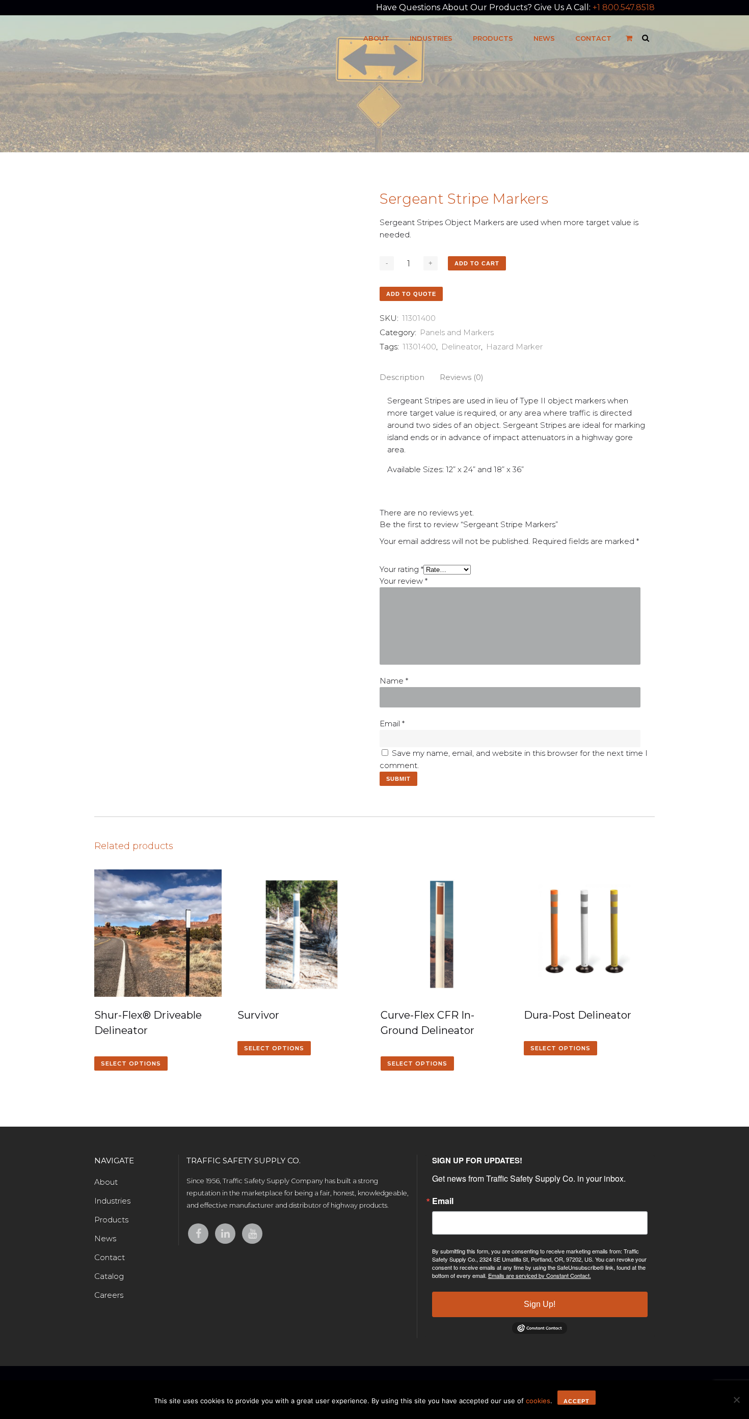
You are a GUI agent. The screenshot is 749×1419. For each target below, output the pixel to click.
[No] (736, 1400)
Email (392, 723)
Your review (403, 581)
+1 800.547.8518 (624, 7)
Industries (112, 1201)
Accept (577, 1401)
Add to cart (476, 263)
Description (402, 377)
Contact (109, 1257)
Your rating (401, 569)
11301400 (419, 346)
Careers (108, 1295)
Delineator (461, 346)
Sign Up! (539, 1304)
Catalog (109, 1276)
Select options (131, 1063)
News (105, 1238)
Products (111, 1219)
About (106, 1182)
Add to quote (411, 294)
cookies (538, 1401)
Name (394, 681)
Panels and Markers (457, 332)
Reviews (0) (462, 377)
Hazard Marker (514, 346)
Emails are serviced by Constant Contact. (539, 1275)
